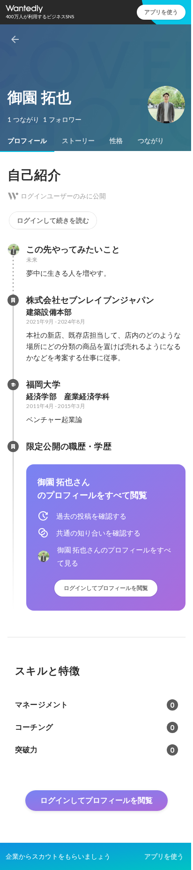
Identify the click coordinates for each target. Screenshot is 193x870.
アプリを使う (161, 12)
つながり (151, 140)
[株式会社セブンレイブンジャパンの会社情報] (13, 300)
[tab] (27, 140)
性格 (116, 140)
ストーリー (78, 140)
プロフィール (27, 140)
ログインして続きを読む (53, 220)
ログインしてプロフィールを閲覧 (106, 588)
